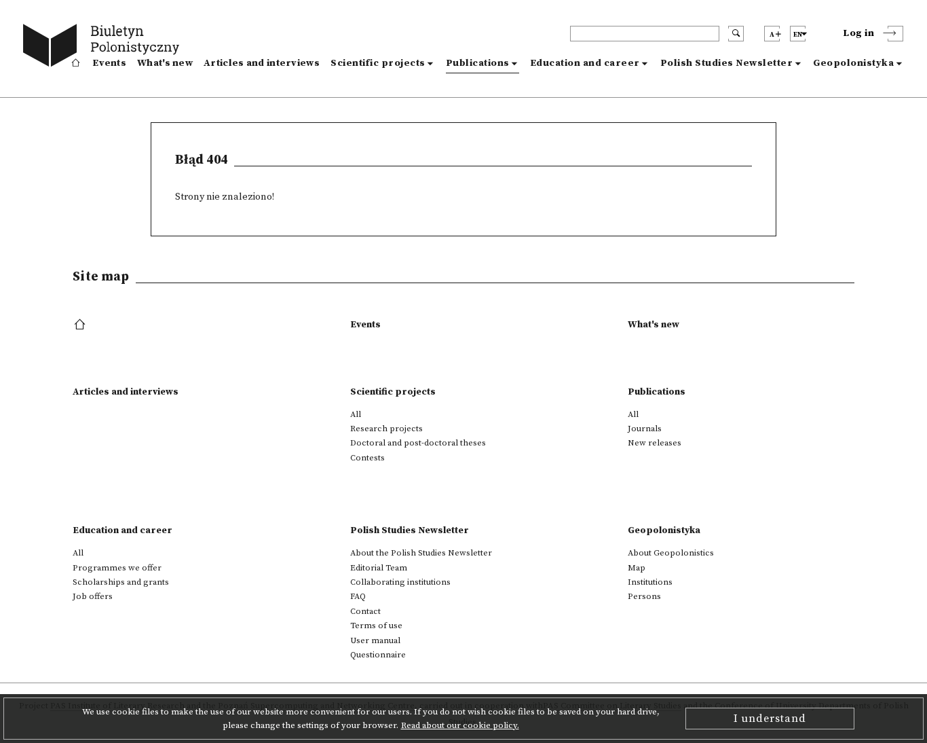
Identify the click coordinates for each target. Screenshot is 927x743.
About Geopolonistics (671, 552)
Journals (645, 428)
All (355, 414)
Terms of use (376, 625)
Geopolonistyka (853, 63)
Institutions (650, 582)
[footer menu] (81, 325)
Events (109, 63)
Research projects (386, 428)
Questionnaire (378, 654)
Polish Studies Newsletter (726, 63)
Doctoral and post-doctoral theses (418, 442)
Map (636, 567)
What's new (165, 63)
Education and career (585, 63)
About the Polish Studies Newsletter (421, 552)
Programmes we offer (117, 567)
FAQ (358, 596)
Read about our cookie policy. (460, 725)
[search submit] (736, 33)
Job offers (93, 596)
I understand (770, 718)
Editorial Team (378, 567)
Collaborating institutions (400, 582)
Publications (478, 63)
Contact (365, 611)
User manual (375, 640)
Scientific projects (377, 63)
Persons (644, 596)
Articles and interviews (262, 63)
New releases (654, 442)
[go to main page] (104, 47)
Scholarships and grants (121, 582)
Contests (367, 457)
